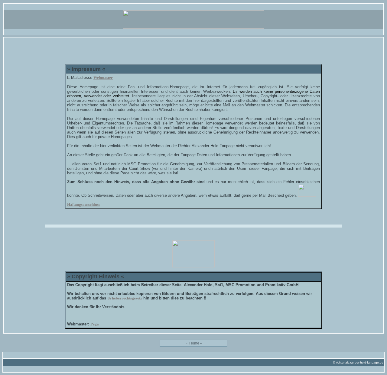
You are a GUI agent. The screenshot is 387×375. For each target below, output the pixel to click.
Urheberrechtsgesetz (124, 298)
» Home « (193, 343)
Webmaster (103, 77)
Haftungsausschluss (83, 204)
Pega (94, 324)
